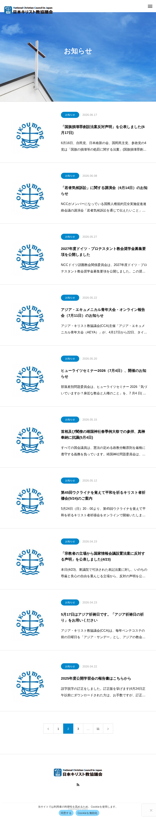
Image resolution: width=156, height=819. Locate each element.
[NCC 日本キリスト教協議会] (28, 10)
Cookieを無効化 (88, 813)
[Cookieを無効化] (151, 810)
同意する (66, 813)
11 (98, 728)
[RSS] (78, 785)
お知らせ (70, 114)
